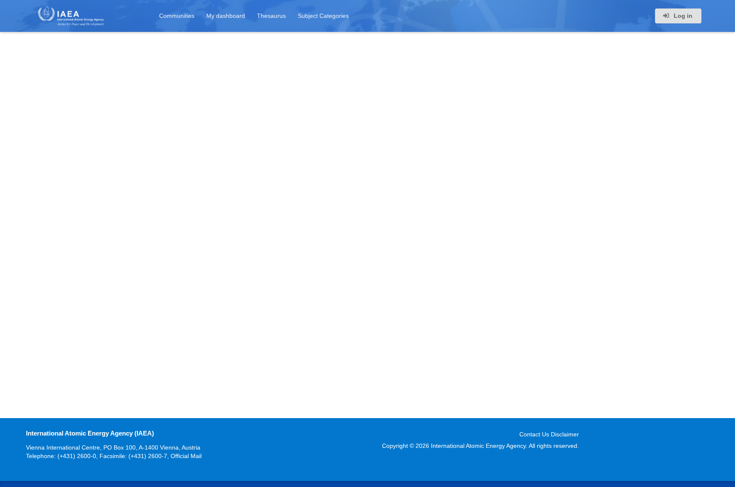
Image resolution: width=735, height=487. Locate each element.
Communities (176, 15)
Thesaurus (271, 15)
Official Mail (186, 456)
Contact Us (534, 434)
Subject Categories (323, 15)
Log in (682, 15)
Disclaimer (565, 434)
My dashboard (225, 15)
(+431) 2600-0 (76, 456)
